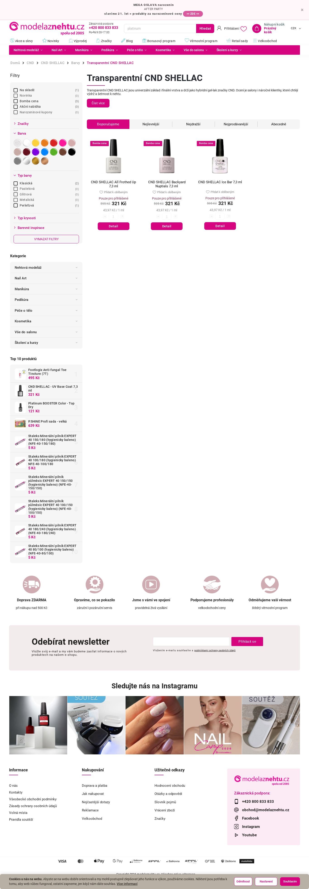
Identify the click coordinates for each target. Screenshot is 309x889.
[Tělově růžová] (72, 142)
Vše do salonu (26, 332)
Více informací (127, 884)
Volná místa (18, 813)
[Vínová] (27, 152)
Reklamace (90, 810)
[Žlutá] (36, 142)
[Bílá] (27, 142)
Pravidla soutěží (21, 820)
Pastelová (49, 188)
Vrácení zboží (164, 810)
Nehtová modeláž (28, 268)
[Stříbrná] (27, 161)
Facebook (250, 818)
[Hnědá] (63, 152)
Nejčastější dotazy (96, 802)
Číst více (98, 103)
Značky (159, 819)
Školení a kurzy (26, 343)
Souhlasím (290, 881)
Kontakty (15, 792)
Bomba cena (49, 101)
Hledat (205, 28)
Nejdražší (193, 124)
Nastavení (266, 881)
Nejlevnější (151, 124)
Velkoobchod (92, 819)
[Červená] (54, 142)
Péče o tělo (23, 311)
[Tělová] (18, 152)
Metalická (49, 200)
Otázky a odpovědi (168, 794)
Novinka (49, 95)
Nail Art (20, 278)
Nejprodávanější (236, 124)
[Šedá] (18, 161)
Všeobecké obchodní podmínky (33, 799)
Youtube (249, 835)
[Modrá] (45, 152)
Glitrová (49, 194)
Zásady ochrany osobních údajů (33, 806)
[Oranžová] (45, 142)
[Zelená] (54, 152)
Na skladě (49, 90)
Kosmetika (23, 321)
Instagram (251, 826)
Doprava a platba (94, 786)
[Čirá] (18, 142)
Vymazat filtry (46, 239)
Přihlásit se (247, 641)
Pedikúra (21, 300)
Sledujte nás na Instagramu (154, 686)
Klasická (49, 183)
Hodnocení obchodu (169, 786)
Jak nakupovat (93, 794)
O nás (13, 786)
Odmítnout (243, 881)
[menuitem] (28, 50)
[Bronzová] (45, 161)
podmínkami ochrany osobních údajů (214, 650)
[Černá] (72, 152)
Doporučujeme (108, 124)
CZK (294, 28)
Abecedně (278, 124)
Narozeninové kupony (49, 112)
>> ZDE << (193, 13)
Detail (113, 226)
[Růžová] (63, 142)
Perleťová (49, 205)
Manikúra (22, 289)
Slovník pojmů (165, 802)
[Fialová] (36, 152)
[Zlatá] (36, 161)
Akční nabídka (49, 106)
